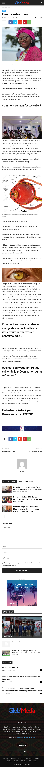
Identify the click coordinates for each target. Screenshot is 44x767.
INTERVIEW (23, 761)
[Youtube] (25, 751)
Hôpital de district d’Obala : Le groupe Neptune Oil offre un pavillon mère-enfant (27, 499)
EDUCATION (29, 759)
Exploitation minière (10, 668)
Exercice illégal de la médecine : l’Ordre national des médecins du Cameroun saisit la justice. (26, 509)
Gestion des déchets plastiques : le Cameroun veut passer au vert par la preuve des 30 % (26, 653)
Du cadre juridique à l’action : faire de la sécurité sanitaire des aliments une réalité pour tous (27, 489)
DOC (5, 18)
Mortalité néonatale (35, 451)
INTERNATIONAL (32, 761)
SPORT (37, 759)
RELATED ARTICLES (9, 482)
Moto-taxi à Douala (8, 451)
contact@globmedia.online (26, 738)
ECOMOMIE (21, 759)
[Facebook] (19, 751)
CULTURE (9, 761)
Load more (21, 698)
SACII (5, 634)
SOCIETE (13, 759)
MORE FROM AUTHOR (26, 482)
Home (4, 7)
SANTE (9, 7)
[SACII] (22, 627)
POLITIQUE (6, 759)
